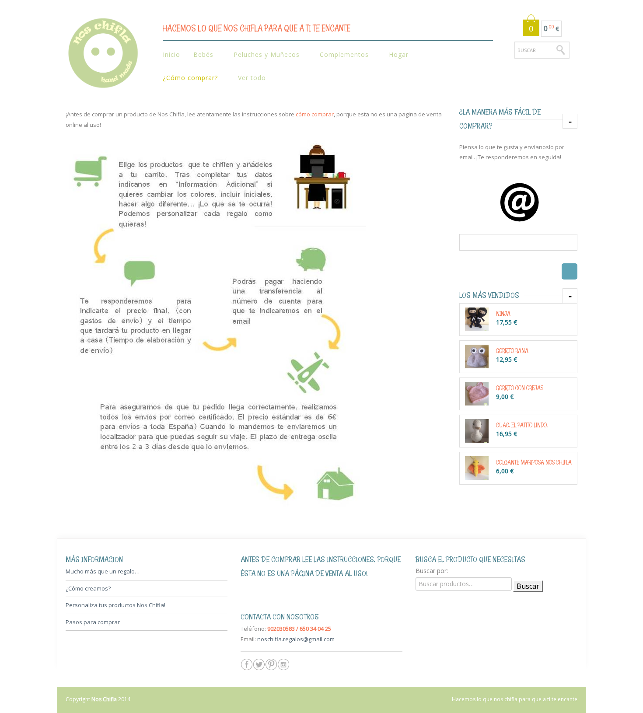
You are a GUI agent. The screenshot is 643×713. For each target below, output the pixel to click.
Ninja (503, 313)
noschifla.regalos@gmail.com (296, 639)
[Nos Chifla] (103, 56)
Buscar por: (432, 570)
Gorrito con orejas (519, 387)
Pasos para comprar (93, 622)
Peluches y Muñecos (263, 54)
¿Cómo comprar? (187, 78)
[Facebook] (246, 664)
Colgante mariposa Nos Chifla (534, 462)
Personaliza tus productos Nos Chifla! (115, 605)
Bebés (200, 54)
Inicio (171, 54)
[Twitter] (259, 664)
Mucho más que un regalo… (103, 571)
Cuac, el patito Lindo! (521, 425)
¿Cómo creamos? (88, 588)
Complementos (341, 54)
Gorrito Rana (512, 350)
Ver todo (252, 77)
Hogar (395, 54)
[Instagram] (283, 664)
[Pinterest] (271, 664)
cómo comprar (315, 114)
